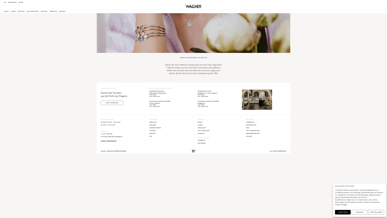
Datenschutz (251, 125)
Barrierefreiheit (253, 133)
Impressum (250, 122)
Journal (152, 130)
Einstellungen (376, 212)
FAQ (150, 136)
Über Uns (53, 11)
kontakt (62, 11)
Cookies (249, 136)
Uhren (13, 11)
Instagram (202, 143)
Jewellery (202, 127)
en (5, 2)
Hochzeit (44, 11)
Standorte (12, 2)
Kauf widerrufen (253, 130)
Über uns (153, 122)
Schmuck (21, 11)
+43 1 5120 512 (107, 134)
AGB (247, 127)
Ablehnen (359, 212)
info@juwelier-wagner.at (113, 136)
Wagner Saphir (155, 127)
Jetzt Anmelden (112, 102)
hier (345, 204)
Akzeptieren (343, 212)
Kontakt (152, 133)
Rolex (6, 11)
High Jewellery (32, 11)
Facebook (201, 140)
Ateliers (152, 125)
